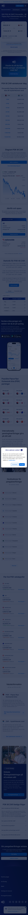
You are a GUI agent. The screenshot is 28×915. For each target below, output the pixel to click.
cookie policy (12, 460)
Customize (14, 464)
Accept (22, 464)
